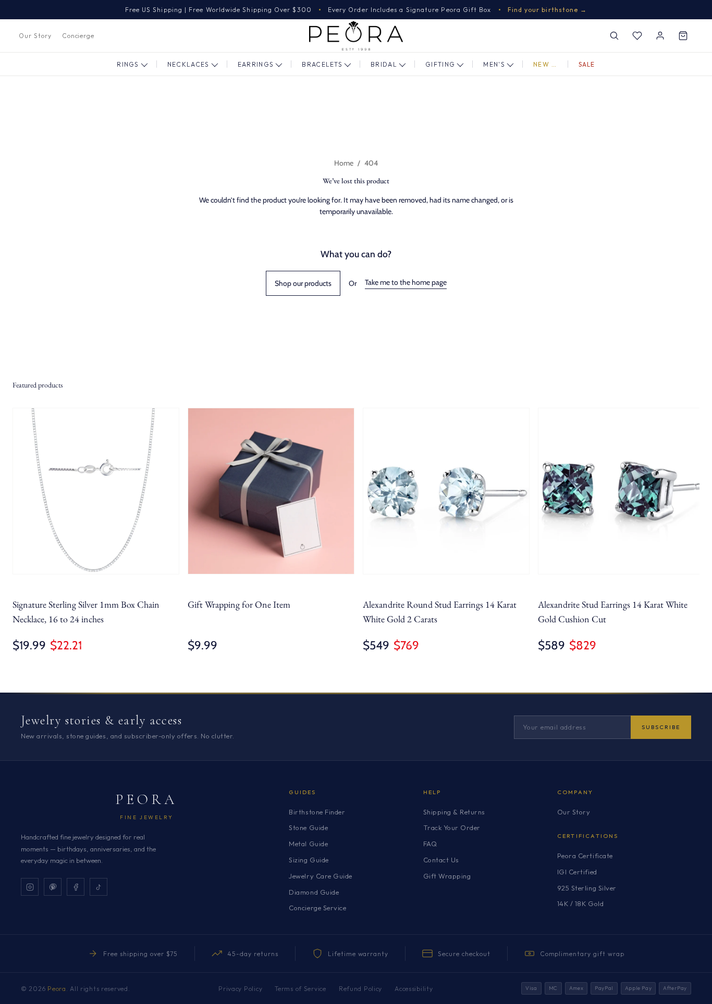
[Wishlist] (637, 36)
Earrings (256, 64)
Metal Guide (308, 843)
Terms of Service (300, 989)
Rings (128, 64)
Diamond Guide (314, 892)
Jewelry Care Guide (320, 876)
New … (545, 64)
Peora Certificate (585, 855)
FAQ (430, 843)
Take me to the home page (406, 282)
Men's (494, 64)
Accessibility (414, 989)
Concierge (78, 36)
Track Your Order (452, 827)
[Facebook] (75, 887)
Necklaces (188, 64)
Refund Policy (360, 989)
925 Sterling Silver (587, 888)
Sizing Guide (308, 860)
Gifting (440, 64)
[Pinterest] (53, 887)
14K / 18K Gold (580, 903)
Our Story (35, 36)
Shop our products (303, 283)
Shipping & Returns (454, 812)
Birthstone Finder (317, 812)
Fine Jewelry (146, 817)
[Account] (659, 36)
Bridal (384, 64)
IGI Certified (577, 872)
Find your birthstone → (547, 10)
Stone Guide (308, 827)
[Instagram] (30, 887)
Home (343, 163)
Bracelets (322, 64)
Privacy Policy (240, 989)
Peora (146, 799)
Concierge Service (317, 907)
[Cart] (682, 36)
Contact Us (441, 860)
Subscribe (661, 727)
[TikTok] (98, 887)
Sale (587, 64)
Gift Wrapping (447, 876)
